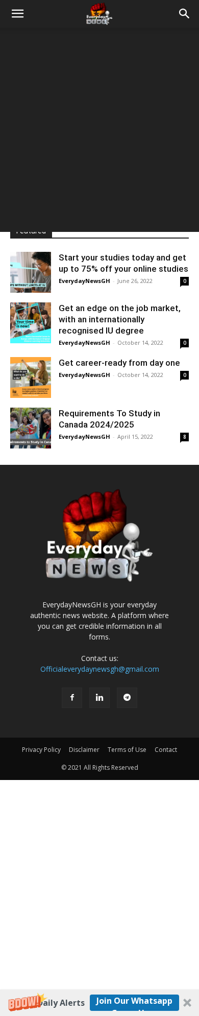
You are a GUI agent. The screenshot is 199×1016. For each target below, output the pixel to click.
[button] (99, 1002)
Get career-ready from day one (119, 363)
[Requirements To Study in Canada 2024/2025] (30, 428)
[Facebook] (72, 698)
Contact (166, 749)
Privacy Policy (41, 749)
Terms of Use (127, 749)
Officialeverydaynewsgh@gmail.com (99, 669)
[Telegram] (127, 698)
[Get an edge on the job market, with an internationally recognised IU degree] (30, 322)
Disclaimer (84, 749)
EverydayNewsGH (84, 281)
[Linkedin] (99, 698)
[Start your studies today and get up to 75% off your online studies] (30, 272)
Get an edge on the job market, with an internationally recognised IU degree (120, 319)
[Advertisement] (99, 132)
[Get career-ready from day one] (30, 377)
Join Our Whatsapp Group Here (134, 1003)
